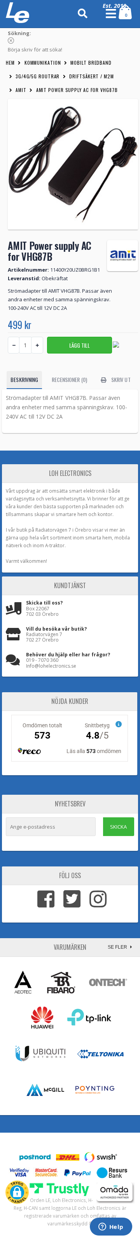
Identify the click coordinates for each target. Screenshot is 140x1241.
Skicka (118, 826)
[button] (17, 1192)
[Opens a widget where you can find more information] (110, 1227)
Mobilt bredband (91, 62)
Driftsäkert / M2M (91, 76)
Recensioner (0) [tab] (69, 379)
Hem (10, 62)
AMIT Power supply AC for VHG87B (77, 90)
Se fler (118, 947)
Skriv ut (120, 379)
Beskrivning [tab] (24, 379)
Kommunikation (42, 62)
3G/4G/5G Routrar (38, 76)
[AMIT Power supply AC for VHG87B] (73, 164)
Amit (21, 90)
